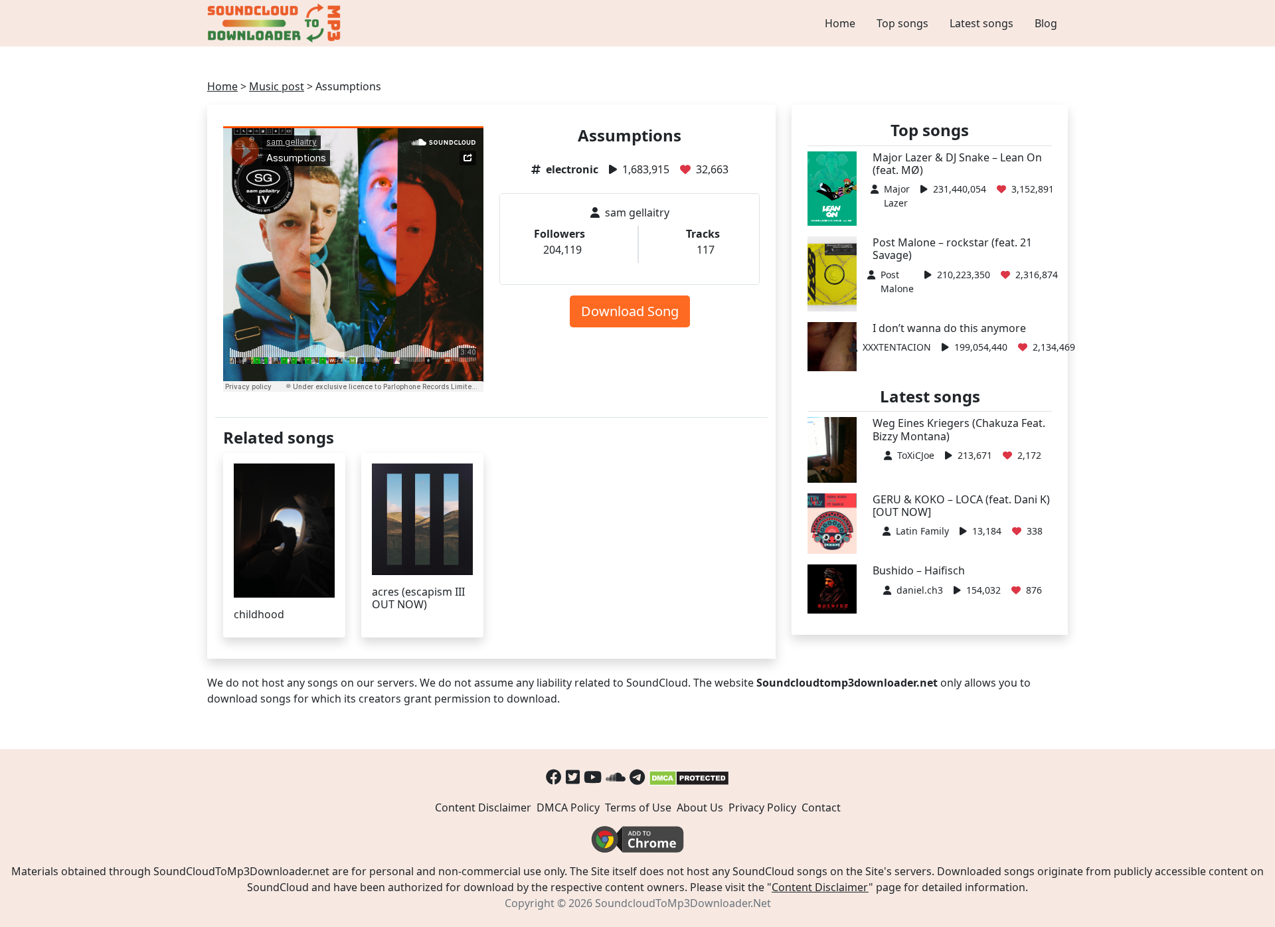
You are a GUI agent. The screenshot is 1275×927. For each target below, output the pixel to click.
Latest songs (981, 23)
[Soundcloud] (616, 777)
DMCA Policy (568, 807)
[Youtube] (593, 777)
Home (840, 23)
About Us (700, 807)
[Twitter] (573, 777)
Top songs (902, 23)
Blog (1046, 23)
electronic (572, 169)
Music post (276, 86)
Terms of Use (638, 807)
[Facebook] (554, 777)
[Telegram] (637, 777)
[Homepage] (275, 23)
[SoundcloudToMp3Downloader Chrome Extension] (637, 838)
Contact (821, 807)
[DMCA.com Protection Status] (689, 777)
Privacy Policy (762, 807)
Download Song (630, 311)
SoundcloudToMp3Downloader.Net (683, 903)
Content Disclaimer (483, 807)
